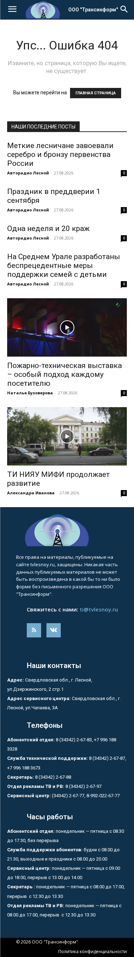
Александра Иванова (31, 492)
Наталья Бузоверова (30, 392)
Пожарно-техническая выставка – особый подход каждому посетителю (64, 374)
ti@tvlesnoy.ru (99, 609)
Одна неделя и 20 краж (48, 228)
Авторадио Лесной (28, 172)
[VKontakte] (53, 630)
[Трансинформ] (67, 530)
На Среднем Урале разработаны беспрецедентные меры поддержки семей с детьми (63, 265)
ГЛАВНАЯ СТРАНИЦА (95, 93)
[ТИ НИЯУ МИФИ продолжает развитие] (67, 436)
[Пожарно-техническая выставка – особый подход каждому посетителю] (67, 327)
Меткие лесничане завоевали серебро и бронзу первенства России (60, 154)
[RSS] (34, 630)
